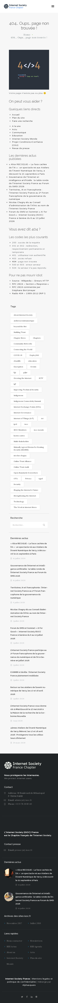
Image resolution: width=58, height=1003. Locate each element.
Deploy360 (34, 355)
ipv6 (15, 424)
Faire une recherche (22, 121)
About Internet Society (23, 315)
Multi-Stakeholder (21, 441)
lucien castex (19, 436)
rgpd (41, 478)
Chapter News (20, 338)
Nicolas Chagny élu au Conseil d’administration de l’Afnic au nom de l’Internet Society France (29, 205)
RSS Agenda (36, 946)
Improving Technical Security (26, 390)
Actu (14, 129)
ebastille (17, 361)
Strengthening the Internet (25, 496)
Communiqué (19, 132)
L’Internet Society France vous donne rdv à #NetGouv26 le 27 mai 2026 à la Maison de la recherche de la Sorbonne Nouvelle (28, 711)
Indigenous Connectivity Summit (27, 401)
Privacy (28, 478)
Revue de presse (21, 148)
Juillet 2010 (35, 923)
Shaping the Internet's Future (26, 490)
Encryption (18, 367)
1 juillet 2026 (18, 621)
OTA (16, 478)
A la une (16, 126)
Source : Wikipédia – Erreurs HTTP (30, 280)
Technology (19, 501)
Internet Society (42, 835)
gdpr (25, 372)
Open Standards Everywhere (26, 473)
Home (26, 34)
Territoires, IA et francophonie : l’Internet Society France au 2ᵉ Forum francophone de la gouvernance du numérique (29, 592)
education (32, 361)
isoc (26, 424)
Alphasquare (29, 985)
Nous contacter (14, 941)
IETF (41, 378)
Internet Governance (22, 413)
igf (15, 384)
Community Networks (23, 344)
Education (17, 135)
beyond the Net (20, 326)
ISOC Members (20, 430)
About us (11, 952)
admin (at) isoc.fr (23, 800)
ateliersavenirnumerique (24, 321)
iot (42, 418)
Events (33, 367)
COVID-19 (18, 355)
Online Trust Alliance (22, 461)
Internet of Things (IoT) (24, 418)
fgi (15, 372)
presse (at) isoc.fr (23, 850)
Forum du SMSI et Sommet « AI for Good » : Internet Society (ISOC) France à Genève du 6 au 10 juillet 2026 (26, 633)
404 (14, 261)
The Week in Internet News (25, 507)
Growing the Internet (22, 378)
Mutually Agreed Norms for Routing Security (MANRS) (29, 448)
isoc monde (39, 430)
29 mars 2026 (19, 743)
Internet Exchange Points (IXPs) (27, 407)
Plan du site (18, 117)
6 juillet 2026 (19, 602)
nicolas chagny (20, 455)
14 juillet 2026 (19, 558)
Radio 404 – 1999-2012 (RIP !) (29, 293)
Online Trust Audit (21, 467)
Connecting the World (23, 349)
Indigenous (18, 395)
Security (17, 484)
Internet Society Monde (24, 138)
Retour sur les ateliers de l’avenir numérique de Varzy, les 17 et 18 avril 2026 (28, 690)
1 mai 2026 (18, 721)
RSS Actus (12, 946)
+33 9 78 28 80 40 (23, 804)
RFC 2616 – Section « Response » (30, 284)
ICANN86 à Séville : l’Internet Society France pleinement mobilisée (27, 674)
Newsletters (36, 941)
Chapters (37, 338)
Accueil (15, 114)
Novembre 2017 (14, 923)
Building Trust (20, 332)
